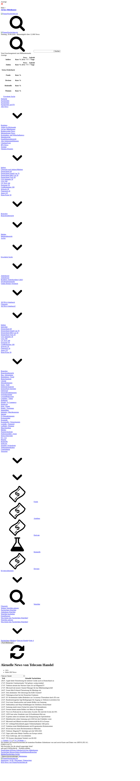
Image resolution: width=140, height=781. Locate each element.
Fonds (36, 502)
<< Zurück (5, 740)
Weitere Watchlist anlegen (10, 608)
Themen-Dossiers (7, 149)
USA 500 (4, 181)
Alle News (4, 107)
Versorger (4, 451)
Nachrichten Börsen (8, 752)
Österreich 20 (5, 191)
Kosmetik (4, 420)
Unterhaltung (5, 449)
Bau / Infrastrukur (7, 375)
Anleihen (37, 518)
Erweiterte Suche (9, 96)
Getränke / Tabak (7, 398)
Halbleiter (4, 400)
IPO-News (4, 145)
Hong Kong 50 (6, 195)
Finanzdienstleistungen (9, 393)
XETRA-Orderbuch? (8, 306)
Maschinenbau (6, 428)
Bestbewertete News (8, 131)
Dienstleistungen (6, 383)
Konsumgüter (5, 418)
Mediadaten (23, 756)
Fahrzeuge (4, 391)
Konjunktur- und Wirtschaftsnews (12, 135)
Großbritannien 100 (7, 187)
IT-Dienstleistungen (7, 416)
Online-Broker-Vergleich (9, 283)
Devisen (36, 569)
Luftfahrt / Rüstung (7, 426)
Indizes (3, 167)
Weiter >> (22, 740)
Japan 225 (4, 193)
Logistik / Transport (7, 424)
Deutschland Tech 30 (8, 177)
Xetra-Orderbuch (18, 750)
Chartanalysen (6, 143)
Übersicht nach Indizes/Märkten (12, 169)
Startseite (4, 99)
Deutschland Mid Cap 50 (9, 175)
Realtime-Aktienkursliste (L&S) (12, 280)
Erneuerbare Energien (8, 389)
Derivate (37, 535)
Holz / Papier (5, 406)
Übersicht (4, 304)
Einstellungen (5, 616)
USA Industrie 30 (7, 179)
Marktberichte (5, 137)
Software (4, 443)
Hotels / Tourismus (7, 408)
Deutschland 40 (6, 171)
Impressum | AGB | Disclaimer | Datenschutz (16, 760)
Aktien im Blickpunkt (8, 127)
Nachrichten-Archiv (13, 754)
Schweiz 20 (5, 189)
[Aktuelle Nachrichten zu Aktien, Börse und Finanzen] (9, 14)
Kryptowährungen (7, 571)
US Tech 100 (5, 183)
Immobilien (5, 410)
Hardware (4, 404)
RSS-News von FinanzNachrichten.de (14, 762)
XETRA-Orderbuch (8, 302)
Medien (3, 234)
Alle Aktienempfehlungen (10, 141)
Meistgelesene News (8, 133)
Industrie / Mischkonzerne (10, 412)
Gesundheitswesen (7, 396)
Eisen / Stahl (5, 385)
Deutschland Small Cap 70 (10, 173)
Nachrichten (5, 101)
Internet (3, 414)
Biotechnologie (6, 379)
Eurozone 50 (5, 185)
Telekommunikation (8, 447)
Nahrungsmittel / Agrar (9, 434)
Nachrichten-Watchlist (8, 610)
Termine (4, 147)
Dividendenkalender (8, 282)
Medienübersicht (6, 236)
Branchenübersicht (7, 216)
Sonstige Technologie (8, 445)
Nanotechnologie (7, 432)
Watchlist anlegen (7, 620)
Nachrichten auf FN (8, 105)
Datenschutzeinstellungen (10, 756)
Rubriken (4, 125)
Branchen (4, 214)
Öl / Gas (4, 438)
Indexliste (4, 327)
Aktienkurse (5, 276)
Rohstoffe (4, 442)
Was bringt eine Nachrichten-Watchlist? (14, 618)
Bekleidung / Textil (7, 377)
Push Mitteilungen (7, 643)
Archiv (3, 238)
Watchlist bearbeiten (8, 614)
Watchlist (37, 604)
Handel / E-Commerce (8, 402)
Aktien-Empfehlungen (22, 752)
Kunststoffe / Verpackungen (10, 422)
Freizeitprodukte (6, 395)
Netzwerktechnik (7, 436)
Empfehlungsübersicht (8, 139)
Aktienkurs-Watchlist (8, 612)
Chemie (3, 381)
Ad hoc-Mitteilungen (8, 10)
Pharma (3, 440)
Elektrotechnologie (7, 387)
